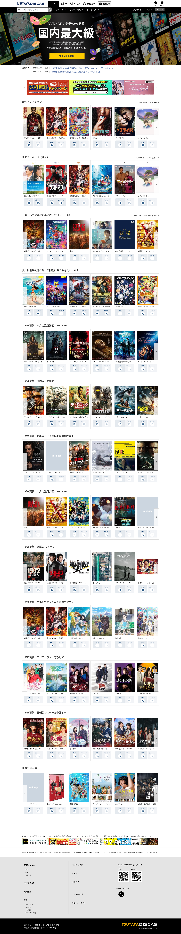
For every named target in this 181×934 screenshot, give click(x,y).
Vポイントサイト (79, 902)
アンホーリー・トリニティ (33, 417)
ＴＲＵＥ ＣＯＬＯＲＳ (123, 583)
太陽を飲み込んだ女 (144, 693)
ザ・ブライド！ (120, 138)
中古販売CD (91, 4)
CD (66, 4)
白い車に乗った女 (98, 472)
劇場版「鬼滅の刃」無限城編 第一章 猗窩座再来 (41, 251)
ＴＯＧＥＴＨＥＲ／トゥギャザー (58, 472)
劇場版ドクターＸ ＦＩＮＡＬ (148, 251)
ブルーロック (119, 306)
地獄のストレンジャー (77, 472)
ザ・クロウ (50, 362)
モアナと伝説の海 (30, 306)
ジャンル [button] (59, 9)
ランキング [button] (91, 9)
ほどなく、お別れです (31, 196)
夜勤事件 (118, 528)
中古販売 (28, 910)
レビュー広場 (77, 894)
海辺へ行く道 (74, 804)
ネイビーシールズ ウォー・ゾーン (59, 417)
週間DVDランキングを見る (146, 158)
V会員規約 (32, 852)
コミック (77, 4)
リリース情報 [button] (75, 9)
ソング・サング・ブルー (146, 362)
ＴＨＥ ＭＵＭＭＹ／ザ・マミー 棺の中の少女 (109, 362)
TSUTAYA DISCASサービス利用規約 (49, 852)
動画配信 (106, 4)
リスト (156, 5)
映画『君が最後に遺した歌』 (102, 528)
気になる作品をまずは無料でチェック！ (143, 836)
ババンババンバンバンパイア (79, 528)
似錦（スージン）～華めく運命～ (58, 749)
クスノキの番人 (143, 138)
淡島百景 (118, 638)
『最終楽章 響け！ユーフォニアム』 (82, 638)
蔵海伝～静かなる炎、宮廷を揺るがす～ (37, 749)
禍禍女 (95, 138)
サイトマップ (154, 852)
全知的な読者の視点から (123, 362)
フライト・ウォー (144, 417)
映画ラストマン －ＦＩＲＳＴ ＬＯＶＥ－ (62, 196)
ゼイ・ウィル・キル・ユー (79, 362)
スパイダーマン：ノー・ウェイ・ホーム (83, 306)
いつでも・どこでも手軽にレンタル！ (33, 836)
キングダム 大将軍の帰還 (101, 306)
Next (156, 127)
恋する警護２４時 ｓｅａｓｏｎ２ (81, 583)
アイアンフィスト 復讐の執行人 (35, 138)
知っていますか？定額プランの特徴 (87, 836)
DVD (53, 4)
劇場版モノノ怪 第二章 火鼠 (80, 138)
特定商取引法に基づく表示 (118, 852)
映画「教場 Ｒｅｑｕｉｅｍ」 (125, 251)
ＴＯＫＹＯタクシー (122, 196)
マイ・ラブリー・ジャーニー (56, 693)
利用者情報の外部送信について (138, 852)
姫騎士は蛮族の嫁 (98, 638)
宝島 (71, 251)
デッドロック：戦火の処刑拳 (79, 417)
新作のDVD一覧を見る (148, 102)
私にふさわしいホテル (54, 804)
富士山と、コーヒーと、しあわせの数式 (106, 804)
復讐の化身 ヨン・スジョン (79, 693)
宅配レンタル (29, 904)
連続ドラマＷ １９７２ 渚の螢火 (36, 583)
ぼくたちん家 (97, 583)
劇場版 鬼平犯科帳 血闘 (147, 804)
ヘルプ (149, 9)
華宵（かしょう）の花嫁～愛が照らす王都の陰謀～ (132, 749)
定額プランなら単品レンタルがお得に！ (116, 836)
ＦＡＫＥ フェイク (122, 472)
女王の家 (118, 693)
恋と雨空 (73, 749)
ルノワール (119, 804)
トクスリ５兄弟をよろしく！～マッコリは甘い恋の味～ (42, 693)
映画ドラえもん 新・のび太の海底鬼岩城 (107, 196)
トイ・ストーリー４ (53, 306)
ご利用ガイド (137, 9)
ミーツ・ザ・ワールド (31, 804)
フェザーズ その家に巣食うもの (35, 472)
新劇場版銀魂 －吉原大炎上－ (57, 138)
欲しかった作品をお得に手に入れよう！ (61, 836)
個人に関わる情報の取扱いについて (96, 852)
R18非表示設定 (30, 913)
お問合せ (75, 882)
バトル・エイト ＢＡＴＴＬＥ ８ (104, 417)
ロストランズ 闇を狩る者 (33, 362)
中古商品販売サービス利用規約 (72, 852)
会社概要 (25, 852)
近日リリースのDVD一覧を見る (144, 215)
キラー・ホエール (121, 417)
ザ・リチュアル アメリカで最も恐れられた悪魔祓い (156, 472)
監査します (96, 693)
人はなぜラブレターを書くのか (103, 251)
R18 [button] (159, 9)
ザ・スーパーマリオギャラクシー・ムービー (62, 251)
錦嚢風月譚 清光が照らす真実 (103, 749)
